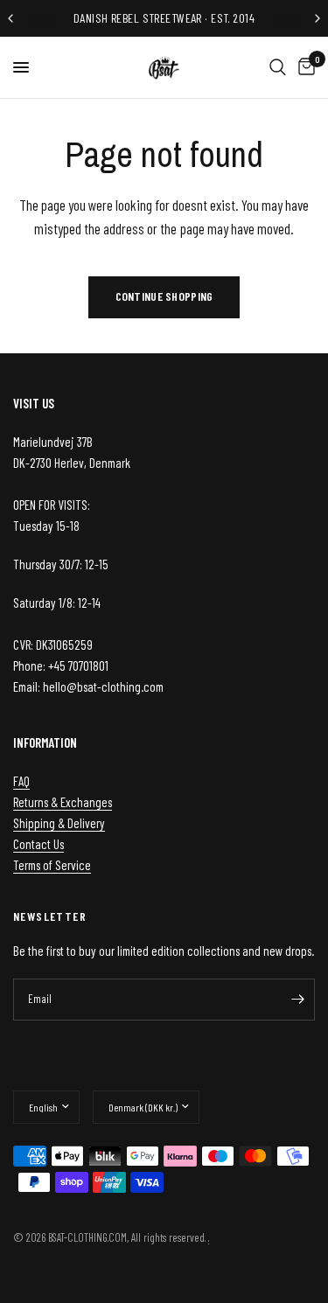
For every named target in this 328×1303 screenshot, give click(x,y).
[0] (303, 67)
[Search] (277, 67)
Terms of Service (52, 865)
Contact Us (38, 844)
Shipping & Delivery (59, 823)
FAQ (21, 781)
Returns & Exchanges (62, 802)
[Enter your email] (297, 1000)
